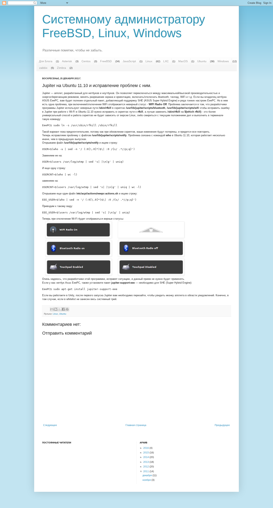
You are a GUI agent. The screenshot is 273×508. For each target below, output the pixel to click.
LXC (166, 61)
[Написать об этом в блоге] (56, 309)
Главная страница (136, 425)
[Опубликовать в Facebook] (63, 309)
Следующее (50, 425)
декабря (147, 475)
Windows (223, 61)
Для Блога (45, 61)
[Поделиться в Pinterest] (67, 309)
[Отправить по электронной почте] (52, 309)
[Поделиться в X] (60, 309)
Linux (148, 61)
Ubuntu (201, 61)
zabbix (43, 67)
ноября (146, 480)
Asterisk (67, 61)
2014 (146, 457)
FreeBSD (106, 61)
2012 (146, 466)
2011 (146, 471)
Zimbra (61, 67)
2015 (146, 452)
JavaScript (129, 61)
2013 (146, 462)
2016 (146, 448)
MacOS (183, 61)
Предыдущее (222, 425)
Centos (86, 61)
